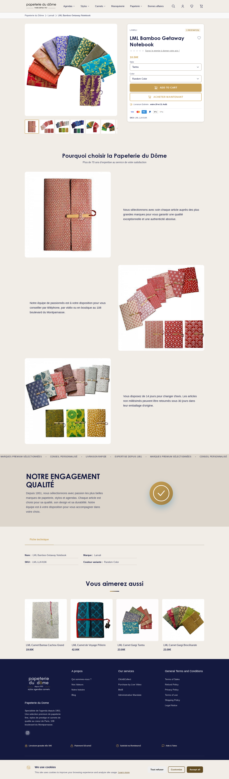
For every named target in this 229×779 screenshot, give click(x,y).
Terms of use (171, 695)
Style (132, 62)
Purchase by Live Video (129, 684)
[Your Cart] (201, 6)
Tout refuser (156, 769)
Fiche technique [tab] (39, 539)
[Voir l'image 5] (93, 127)
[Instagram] (27, 733)
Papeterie (135, 6)
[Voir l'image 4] (78, 127)
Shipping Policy (172, 700)
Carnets (99, 6)
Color (132, 74)
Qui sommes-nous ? (81, 679)
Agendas (67, 6)
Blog (74, 695)
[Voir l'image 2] (47, 127)
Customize (176, 769)
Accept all (195, 769)
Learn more (124, 772)
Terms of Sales (172, 679)
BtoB (120, 689)
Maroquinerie (117, 6)
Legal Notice (171, 705)
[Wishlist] (192, 6)
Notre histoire (78, 689)
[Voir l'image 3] (62, 127)
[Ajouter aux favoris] (199, 38)
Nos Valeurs (77, 684)
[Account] (182, 6)
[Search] (173, 6)
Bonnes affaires (156, 6)
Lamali (133, 30)
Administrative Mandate (129, 695)
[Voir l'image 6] (108, 127)
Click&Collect (124, 679)
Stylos (84, 6)
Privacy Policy (172, 689)
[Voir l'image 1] (32, 127)
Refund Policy (172, 684)
